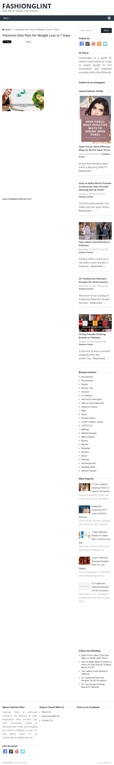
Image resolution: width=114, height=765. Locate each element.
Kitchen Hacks (88, 418)
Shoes (84, 455)
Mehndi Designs (89, 433)
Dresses (85, 392)
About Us (46, 712)
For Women (86, 395)
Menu (5, 18)
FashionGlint (26, 6)
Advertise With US (51, 716)
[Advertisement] (39, 67)
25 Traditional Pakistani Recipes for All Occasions (93, 280)
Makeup (85, 429)
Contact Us (47, 720)
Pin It (28, 42)
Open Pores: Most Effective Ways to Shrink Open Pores (94, 148)
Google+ (87, 44)
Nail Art (84, 444)
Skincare (85, 459)
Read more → (86, 170)
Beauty (84, 384)
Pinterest (93, 44)
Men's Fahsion (88, 437)
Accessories (87, 376)
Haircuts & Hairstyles (91, 399)
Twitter (105, 44)
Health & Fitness (89, 407)
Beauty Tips (87, 388)
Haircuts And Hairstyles (92, 403)
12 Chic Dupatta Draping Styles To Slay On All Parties (101, 488)
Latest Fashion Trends (92, 422)
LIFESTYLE (86, 425)
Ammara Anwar (86, 197)
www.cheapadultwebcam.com (17, 199)
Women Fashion (88, 470)
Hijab (83, 410)
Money (84, 440)
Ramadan (85, 448)
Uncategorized (88, 463)
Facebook (82, 44)
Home (7, 29)
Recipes (85, 452)
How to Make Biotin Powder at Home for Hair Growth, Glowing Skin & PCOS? (95, 186)
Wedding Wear (88, 467)
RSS (99, 44)
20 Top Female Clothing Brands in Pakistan (92, 336)
